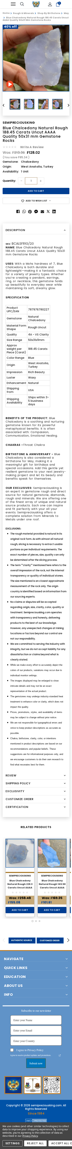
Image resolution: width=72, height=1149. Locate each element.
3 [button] (39, 921)
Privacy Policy (30, 1135)
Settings (12, 1143)
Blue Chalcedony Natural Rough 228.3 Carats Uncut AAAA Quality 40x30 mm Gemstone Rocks (20, 887)
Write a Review (32, 147)
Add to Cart (20, 909)
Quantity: (9, 181)
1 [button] (32, 921)
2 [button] (36, 921)
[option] (36, 58)
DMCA (29, 1121)
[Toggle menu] (13, 4)
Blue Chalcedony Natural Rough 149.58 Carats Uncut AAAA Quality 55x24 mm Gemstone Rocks (52, 887)
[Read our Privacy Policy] (60, 1055)
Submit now (36, 1063)
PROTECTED (40, 1121)
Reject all (35, 1143)
